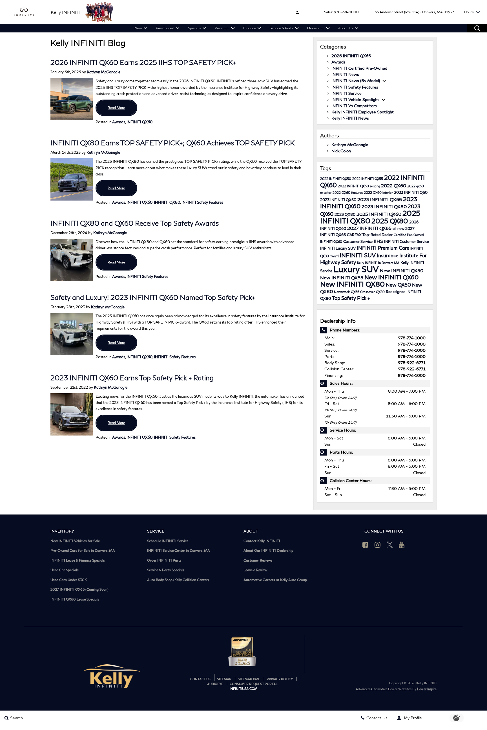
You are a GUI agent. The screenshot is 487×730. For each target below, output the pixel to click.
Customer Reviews (258, 560)
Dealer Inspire (427, 689)
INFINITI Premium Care (383, 248)
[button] (477, 28)
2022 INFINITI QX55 (367, 179)
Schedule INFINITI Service (167, 541)
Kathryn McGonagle (103, 72)
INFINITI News (345, 74)
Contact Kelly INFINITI (262, 541)
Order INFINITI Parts (164, 560)
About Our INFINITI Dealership (268, 551)
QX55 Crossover (363, 292)
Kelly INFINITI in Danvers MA (378, 263)
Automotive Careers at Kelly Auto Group (275, 580)
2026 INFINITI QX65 (351, 55)
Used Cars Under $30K (68, 580)
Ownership (315, 28)
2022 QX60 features (348, 192)
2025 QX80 (389, 221)
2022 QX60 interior (378, 192)
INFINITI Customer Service (406, 241)
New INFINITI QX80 (352, 284)
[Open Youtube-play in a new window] (402, 544)
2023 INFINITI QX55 (379, 199)
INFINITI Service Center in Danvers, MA (178, 551)
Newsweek (342, 292)
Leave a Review (255, 570)
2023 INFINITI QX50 (338, 199)
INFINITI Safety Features (202, 202)
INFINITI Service (346, 93)
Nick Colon (341, 150)
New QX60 (398, 285)
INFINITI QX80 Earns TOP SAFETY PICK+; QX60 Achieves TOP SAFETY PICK (172, 142)
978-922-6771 (412, 362)
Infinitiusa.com (243, 689)
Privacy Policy (280, 679)
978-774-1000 (346, 12)
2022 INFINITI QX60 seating (359, 186)
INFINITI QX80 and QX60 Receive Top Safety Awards (134, 223)
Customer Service (358, 241)
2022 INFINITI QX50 (335, 179)
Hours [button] (469, 12)
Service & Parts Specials (165, 570)
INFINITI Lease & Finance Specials (77, 560)
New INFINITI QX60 (391, 277)
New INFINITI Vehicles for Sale (75, 541)
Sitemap (224, 679)
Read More (116, 107)
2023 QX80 (345, 214)
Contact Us (200, 679)
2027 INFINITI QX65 (369, 228)
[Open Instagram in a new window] (377, 544)
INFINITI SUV (358, 255)
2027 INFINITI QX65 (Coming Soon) (79, 590)
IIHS (378, 241)
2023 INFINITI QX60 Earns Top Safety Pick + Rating (132, 377)
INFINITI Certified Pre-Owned (359, 68)
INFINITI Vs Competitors (354, 105)
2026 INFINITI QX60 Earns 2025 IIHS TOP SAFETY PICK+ (143, 62)
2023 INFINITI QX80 (384, 206)
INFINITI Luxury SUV (338, 248)
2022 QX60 (393, 185)
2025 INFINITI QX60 (379, 214)
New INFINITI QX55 (341, 277)
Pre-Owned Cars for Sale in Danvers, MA (82, 551)
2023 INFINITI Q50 (411, 192)
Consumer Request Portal (254, 684)
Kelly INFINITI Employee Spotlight (362, 111)
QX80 (380, 292)
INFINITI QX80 (167, 202)
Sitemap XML (249, 679)
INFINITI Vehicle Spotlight (355, 99)
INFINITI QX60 (139, 122)
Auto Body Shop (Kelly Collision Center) (178, 580)
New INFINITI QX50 (401, 270)
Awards (118, 122)
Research (222, 28)
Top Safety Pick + (351, 298)
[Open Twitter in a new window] (389, 544)
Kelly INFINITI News (350, 118)
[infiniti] (28, 12)
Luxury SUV (356, 269)
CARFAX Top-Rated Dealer (370, 234)
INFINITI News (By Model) (355, 80)
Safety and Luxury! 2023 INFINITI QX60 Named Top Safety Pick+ (152, 297)
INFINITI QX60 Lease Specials (74, 599)
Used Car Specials (64, 570)
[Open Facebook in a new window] (365, 544)
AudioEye (215, 684)
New (138, 28)
